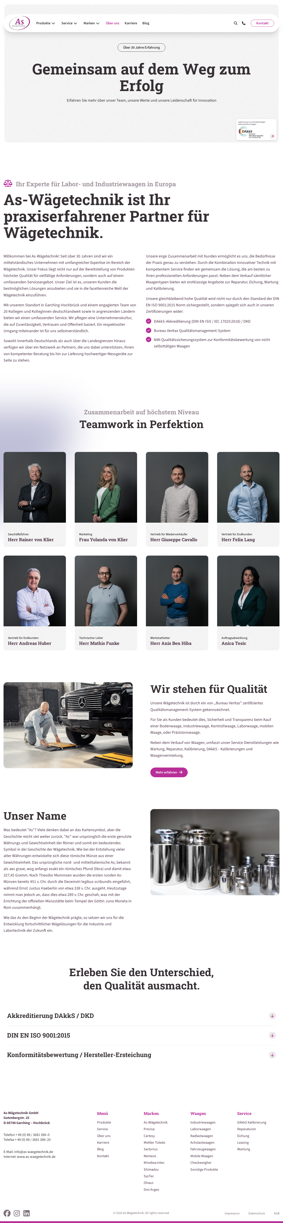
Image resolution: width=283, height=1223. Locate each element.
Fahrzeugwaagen (203, 1149)
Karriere (103, 1142)
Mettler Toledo (154, 1142)
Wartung (243, 1149)
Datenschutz (257, 1213)
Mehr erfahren (166, 772)
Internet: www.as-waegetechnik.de (29, 1156)
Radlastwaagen (201, 1135)
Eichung (243, 1135)
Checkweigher (201, 1162)
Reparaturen (246, 1129)
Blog (100, 1149)
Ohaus (148, 1182)
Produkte (104, 1122)
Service (102, 1129)
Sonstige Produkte (204, 1169)
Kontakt (262, 23)
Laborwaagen (200, 1129)
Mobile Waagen (201, 1156)
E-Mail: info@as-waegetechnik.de (28, 1151)
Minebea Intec (154, 1162)
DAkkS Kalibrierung (251, 1122)
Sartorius (151, 1149)
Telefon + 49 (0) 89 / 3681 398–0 (27, 1134)
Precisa (149, 1129)
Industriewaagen (203, 1122)
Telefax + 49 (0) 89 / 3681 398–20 (27, 1139)
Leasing (243, 1142)
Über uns (104, 1135)
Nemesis (150, 1156)
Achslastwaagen (202, 1142)
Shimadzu (151, 1169)
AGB (276, 1213)
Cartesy (149, 1135)
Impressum (232, 1213)
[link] (7, 1213)
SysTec (149, 1176)
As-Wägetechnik (156, 1122)
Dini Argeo (151, 1189)
